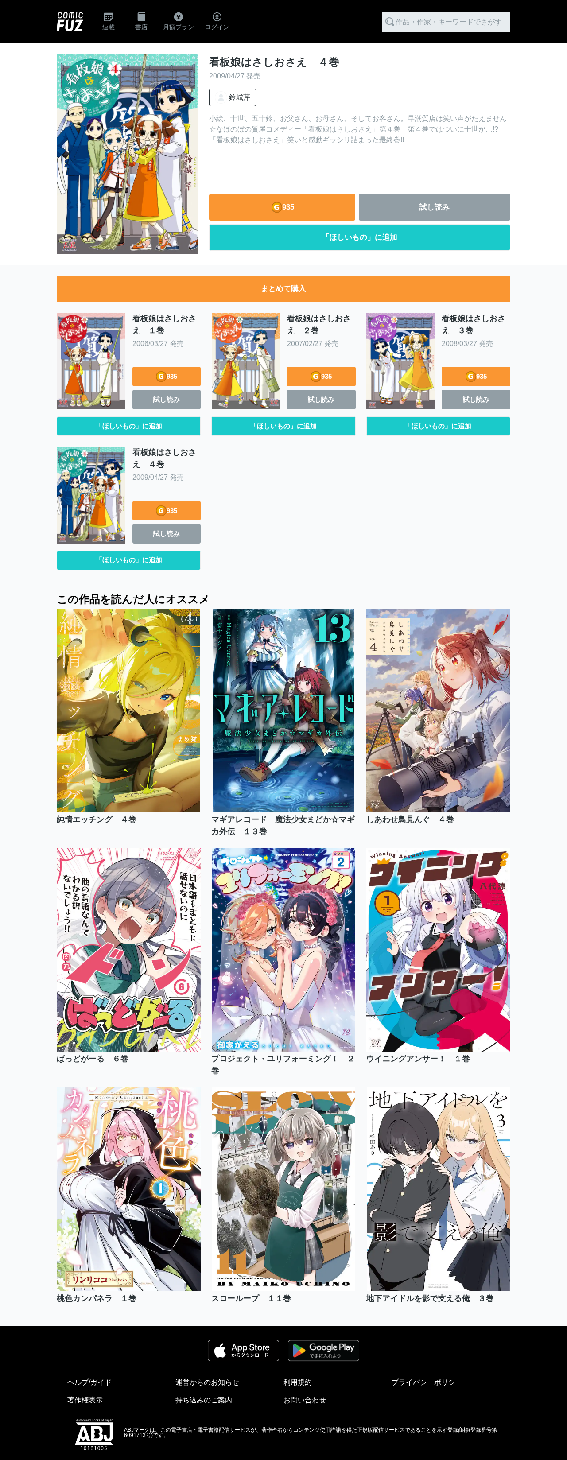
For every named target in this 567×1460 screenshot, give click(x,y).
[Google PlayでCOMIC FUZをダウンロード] (323, 1350)
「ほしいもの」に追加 (359, 237)
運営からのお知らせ (207, 1382)
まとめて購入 (283, 288)
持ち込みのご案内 (203, 1400)
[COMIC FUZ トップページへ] (70, 21)
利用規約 (298, 1382)
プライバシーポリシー (427, 1382)
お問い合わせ (305, 1400)
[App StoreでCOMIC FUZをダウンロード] (243, 1350)
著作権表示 (85, 1400)
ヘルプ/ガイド (89, 1382)
